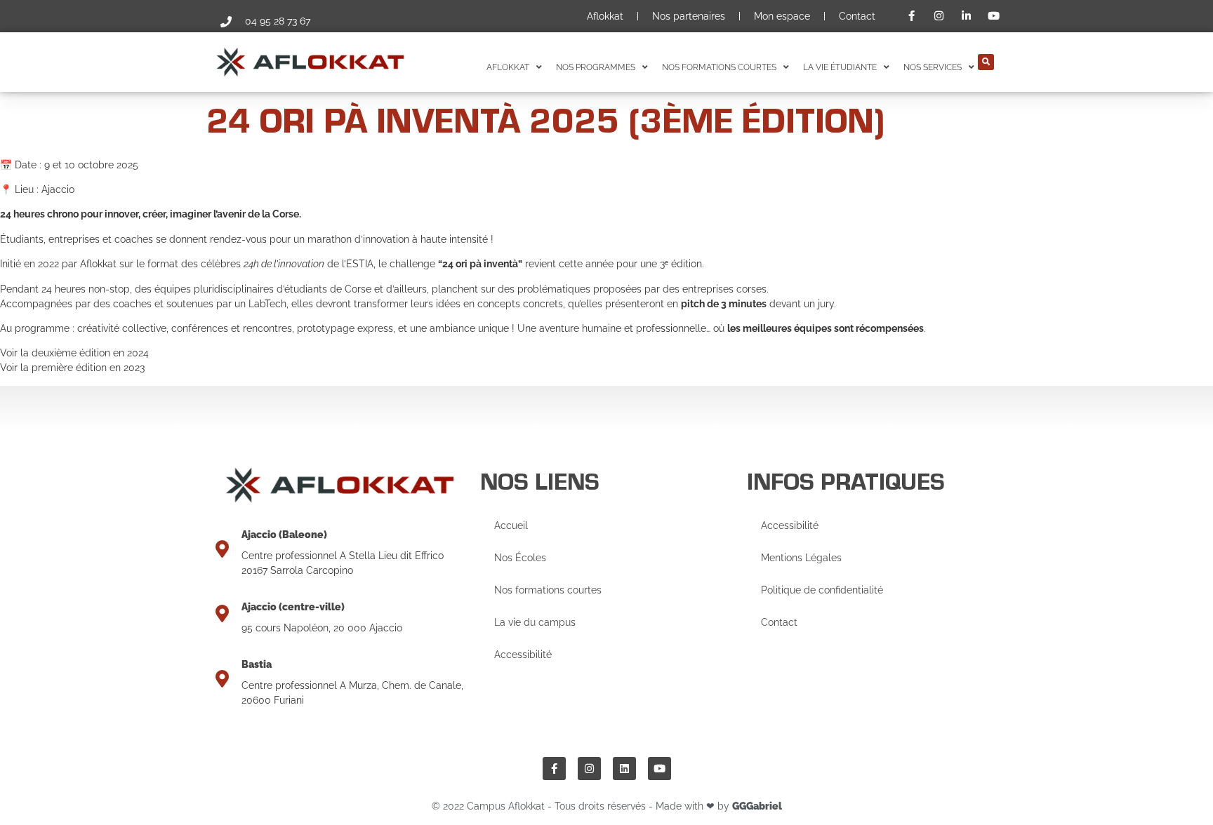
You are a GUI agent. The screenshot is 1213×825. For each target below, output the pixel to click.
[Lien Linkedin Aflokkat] (968, 16)
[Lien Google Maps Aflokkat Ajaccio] (222, 549)
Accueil (511, 525)
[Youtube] (659, 768)
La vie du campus (535, 622)
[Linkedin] (624, 768)
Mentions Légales (801, 557)
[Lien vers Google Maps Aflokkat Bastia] (222, 679)
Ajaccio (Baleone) (284, 534)
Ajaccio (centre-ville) (293, 606)
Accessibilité (523, 654)
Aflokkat (605, 16)
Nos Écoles (520, 557)
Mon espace (782, 16)
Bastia (256, 664)
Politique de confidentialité (822, 590)
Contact (857, 16)
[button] (986, 62)
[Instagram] (589, 768)
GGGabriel (757, 806)
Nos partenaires (688, 16)
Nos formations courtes (548, 590)
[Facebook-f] (554, 768)
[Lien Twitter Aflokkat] (995, 16)
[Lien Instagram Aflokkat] (940, 16)
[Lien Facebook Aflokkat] (914, 16)
